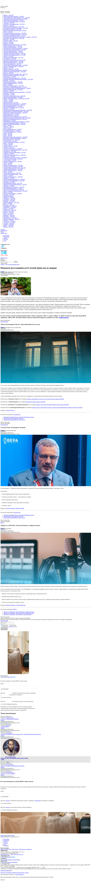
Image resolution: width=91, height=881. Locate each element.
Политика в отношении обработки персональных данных (15, 872)
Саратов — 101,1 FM (8, 147)
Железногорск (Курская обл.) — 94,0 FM (13, 61)
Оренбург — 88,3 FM (8, 126)
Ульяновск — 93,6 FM (8, 178)
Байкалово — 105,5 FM (9, 200)
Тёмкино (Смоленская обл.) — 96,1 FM (12, 165)
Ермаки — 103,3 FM (8, 209)
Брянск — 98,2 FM (7, 31)
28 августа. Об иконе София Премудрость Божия (12, 765)
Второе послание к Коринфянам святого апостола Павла (14, 758)
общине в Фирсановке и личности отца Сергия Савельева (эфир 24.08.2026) (45, 399)
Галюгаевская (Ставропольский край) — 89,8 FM (15, 48)
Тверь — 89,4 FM (7, 164)
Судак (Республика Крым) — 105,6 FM (12, 158)
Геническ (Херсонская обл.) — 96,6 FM (12, 51)
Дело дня (3, 229)
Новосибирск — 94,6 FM (9, 120)
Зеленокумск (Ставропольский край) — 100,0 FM (15, 65)
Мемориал (5, 845)
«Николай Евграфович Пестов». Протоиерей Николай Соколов (18, 417)
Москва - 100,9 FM (5, 12)
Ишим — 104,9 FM (8, 214)
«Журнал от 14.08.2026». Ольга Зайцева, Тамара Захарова (17, 614)
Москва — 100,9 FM (8, 15)
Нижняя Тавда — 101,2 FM (10, 218)
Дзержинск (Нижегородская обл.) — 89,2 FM (14, 53)
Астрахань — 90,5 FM (8, 22)
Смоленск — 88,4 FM (8, 153)
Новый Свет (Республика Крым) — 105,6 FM (14, 124)
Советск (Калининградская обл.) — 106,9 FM (14, 155)
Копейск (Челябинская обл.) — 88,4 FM (13, 89)
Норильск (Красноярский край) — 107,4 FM (14, 123)
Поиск (16, 261)
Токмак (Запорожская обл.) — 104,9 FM (13, 169)
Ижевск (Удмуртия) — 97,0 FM (10, 69)
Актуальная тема (9, 764)
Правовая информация (6, 870)
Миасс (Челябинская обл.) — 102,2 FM (12, 106)
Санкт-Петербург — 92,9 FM (10, 146)
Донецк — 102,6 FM (8, 56)
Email (2, 683)
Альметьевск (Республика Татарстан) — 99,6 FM (15, 19)
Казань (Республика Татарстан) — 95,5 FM (13, 75)
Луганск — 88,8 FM (8, 101)
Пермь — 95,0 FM (7, 134)
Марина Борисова (19, 508)
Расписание (6, 236)
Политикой (5, 694)
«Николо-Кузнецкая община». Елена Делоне (14, 419)
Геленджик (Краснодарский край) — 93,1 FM (14, 49)
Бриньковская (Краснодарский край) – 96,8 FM (14, 30)
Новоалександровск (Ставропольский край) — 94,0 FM (16, 117)
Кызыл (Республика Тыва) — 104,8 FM (12, 97)
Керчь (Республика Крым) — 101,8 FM (12, 81)
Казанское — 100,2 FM (9, 215)
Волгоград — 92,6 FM (8, 39)
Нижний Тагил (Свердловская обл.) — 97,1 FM (14, 116)
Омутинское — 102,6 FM (9, 221)
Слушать (3, 717)
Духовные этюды (9, 717)
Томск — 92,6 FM (7, 171)
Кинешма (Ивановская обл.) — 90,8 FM (13, 83)
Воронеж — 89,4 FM (8, 43)
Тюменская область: (8, 196)
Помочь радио (4, 628)
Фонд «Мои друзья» (13, 849)
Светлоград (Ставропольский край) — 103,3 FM (15, 149)
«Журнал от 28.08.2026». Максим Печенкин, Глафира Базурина (18, 612)
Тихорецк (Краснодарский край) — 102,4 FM (14, 167)
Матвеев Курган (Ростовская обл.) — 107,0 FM (14, 103)
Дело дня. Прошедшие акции (12, 264)
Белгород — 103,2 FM (8, 25)
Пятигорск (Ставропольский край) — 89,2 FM (14, 138)
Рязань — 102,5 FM (8, 143)
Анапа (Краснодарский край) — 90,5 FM (13, 20)
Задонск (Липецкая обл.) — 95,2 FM (12, 64)
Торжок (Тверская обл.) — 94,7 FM (11, 173)
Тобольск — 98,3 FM (8, 220)
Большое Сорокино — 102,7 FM (11, 202)
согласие (8, 701)
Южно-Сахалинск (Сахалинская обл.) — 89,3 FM (15, 191)
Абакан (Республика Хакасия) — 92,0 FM (13, 16)
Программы (6, 235)
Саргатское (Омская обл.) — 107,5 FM (12, 148)
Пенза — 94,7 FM (7, 133)
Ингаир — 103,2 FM (8, 211)
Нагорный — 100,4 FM (9, 216)
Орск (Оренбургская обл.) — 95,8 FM (12, 129)
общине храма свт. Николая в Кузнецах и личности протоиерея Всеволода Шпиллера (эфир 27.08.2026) (57, 407)
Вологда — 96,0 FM (8, 42)
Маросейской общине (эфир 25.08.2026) (35, 401)
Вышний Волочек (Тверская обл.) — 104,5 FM (14, 44)
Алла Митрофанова (20, 605)
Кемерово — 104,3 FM (8, 80)
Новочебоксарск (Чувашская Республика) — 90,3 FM (16, 121)
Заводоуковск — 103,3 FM (9, 210)
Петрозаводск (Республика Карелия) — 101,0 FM (15, 137)
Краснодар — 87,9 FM (8, 93)
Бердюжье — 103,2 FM (9, 201)
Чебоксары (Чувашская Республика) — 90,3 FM (15, 184)
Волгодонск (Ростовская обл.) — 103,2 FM (13, 38)
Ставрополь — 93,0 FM (9, 156)
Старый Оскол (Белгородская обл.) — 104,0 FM (14, 157)
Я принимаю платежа (9, 626)
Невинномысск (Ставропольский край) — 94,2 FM (15, 111)
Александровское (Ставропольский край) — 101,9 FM (16, 17)
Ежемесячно (5, 625)
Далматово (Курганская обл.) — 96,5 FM (13, 52)
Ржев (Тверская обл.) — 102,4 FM (11, 139)
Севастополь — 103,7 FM (9, 151)
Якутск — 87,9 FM (8, 192)
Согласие (8, 693)
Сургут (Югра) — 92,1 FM (9, 160)
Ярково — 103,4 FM (8, 226)
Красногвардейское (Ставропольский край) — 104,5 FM (17, 92)
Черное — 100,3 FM (8, 225)
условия (10, 626)
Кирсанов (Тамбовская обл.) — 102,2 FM (13, 85)
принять (3, 879)
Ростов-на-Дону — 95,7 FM (10, 141)
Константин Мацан (10, 508)
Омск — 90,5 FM (7, 125)
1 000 (4, 620)
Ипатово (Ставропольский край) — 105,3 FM (14, 71)
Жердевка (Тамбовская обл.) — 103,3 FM (13, 62)
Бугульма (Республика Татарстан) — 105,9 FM (14, 33)
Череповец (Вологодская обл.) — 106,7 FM (13, 187)
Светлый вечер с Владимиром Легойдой (13, 418)
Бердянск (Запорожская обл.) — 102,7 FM (13, 26)
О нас (4, 240)
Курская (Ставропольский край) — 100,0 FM (14, 96)
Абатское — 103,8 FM (8, 197)
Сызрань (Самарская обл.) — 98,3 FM (12, 161)
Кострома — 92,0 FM (8, 90)
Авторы (5, 238)
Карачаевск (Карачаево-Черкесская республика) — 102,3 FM (18, 79)
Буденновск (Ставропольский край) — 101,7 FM (15, 34)
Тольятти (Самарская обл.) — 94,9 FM (12, 170)
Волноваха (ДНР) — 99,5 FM (10, 40)
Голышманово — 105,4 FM (9, 206)
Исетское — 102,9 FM (8, 212)
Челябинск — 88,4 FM (8, 185)
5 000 (6, 620)
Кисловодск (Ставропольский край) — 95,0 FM (15, 87)
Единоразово (13, 625)
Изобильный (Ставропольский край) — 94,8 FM (15, 70)
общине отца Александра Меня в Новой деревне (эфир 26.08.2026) (52, 404)
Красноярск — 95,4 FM (9, 94)
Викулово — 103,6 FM (8, 205)
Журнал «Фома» (4, 849)
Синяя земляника (5, 726)
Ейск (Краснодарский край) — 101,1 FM (13, 57)
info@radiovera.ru (5, 854)
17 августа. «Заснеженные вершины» (10, 719)
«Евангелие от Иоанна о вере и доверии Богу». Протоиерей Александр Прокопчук (21, 734)
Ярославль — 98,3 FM (8, 194)
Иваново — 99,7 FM (8, 67)
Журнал (2, 522)
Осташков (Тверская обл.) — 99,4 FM (12, 132)
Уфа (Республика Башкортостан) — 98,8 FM (14, 179)
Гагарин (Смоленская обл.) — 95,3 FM (12, 47)
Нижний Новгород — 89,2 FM (10, 115)
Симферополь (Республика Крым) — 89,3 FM (14, 152)
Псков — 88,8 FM (7, 135)
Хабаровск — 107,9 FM (9, 182)
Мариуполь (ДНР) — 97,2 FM (10, 102)
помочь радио (4, 230)
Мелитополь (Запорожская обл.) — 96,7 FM (14, 105)
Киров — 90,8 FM (7, 84)
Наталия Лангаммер (10, 605)
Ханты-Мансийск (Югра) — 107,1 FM (12, 183)
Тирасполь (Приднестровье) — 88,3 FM (13, 166)
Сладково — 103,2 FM (8, 223)
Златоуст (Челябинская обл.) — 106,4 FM (13, 66)
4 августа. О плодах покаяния (8, 773)
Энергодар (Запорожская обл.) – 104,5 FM (13, 189)
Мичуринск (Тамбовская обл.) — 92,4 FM (13, 107)
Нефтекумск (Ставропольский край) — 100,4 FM (15, 112)
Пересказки (8, 725)
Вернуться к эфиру (5, 11)
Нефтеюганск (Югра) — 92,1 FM (11, 114)
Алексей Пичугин (10, 410)
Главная (2, 264)
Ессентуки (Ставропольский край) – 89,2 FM (14, 60)
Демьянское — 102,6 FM (9, 207)
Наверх (2, 835)
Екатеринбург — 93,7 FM (9, 58)
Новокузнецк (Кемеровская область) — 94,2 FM (15, 119)
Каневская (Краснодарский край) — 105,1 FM (14, 78)
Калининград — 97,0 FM (9, 76)
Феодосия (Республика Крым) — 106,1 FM (13, 180)
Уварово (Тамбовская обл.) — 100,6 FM (13, 176)
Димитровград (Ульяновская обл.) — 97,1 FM (14, 55)
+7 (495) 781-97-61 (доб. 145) (16, 854)
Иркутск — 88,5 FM (8, 72)
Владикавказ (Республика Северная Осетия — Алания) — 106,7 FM (19, 37)
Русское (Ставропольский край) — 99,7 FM (13, 142)
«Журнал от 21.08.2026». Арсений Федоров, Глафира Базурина (18, 613)
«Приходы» (29, 849)
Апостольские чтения (10, 756)
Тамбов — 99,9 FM (8, 162)
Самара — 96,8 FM (8, 144)
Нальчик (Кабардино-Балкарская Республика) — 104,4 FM (17, 110)
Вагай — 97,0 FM (7, 203)
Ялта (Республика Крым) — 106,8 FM (12, 193)
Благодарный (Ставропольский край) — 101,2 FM (15, 28)
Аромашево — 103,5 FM (9, 198)
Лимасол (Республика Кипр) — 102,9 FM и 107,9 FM (16, 98)
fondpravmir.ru (64, 317)
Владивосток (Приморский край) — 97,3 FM (14, 35)
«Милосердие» (22, 849)
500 (1, 620)
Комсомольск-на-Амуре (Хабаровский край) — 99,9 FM (17, 88)
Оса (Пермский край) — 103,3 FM (11, 130)
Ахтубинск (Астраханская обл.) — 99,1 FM (13, 24)
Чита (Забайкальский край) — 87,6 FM (12, 188)
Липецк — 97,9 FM (8, 99)
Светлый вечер (4, 321)
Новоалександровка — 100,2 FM (11, 219)
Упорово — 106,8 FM (8, 224)
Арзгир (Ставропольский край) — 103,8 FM (14, 21)
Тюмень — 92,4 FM (8, 175)
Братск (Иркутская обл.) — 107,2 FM (12, 29)
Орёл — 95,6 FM (7, 128)
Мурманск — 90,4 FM (8, 108)
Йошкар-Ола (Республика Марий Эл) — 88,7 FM (15, 74)
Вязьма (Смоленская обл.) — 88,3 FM (12, 46)
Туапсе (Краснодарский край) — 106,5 (12, 174)
